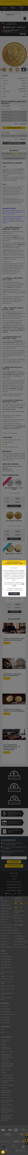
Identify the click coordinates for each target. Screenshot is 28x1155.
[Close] (24, 563)
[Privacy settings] (3, 1152)
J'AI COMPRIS (14, 593)
